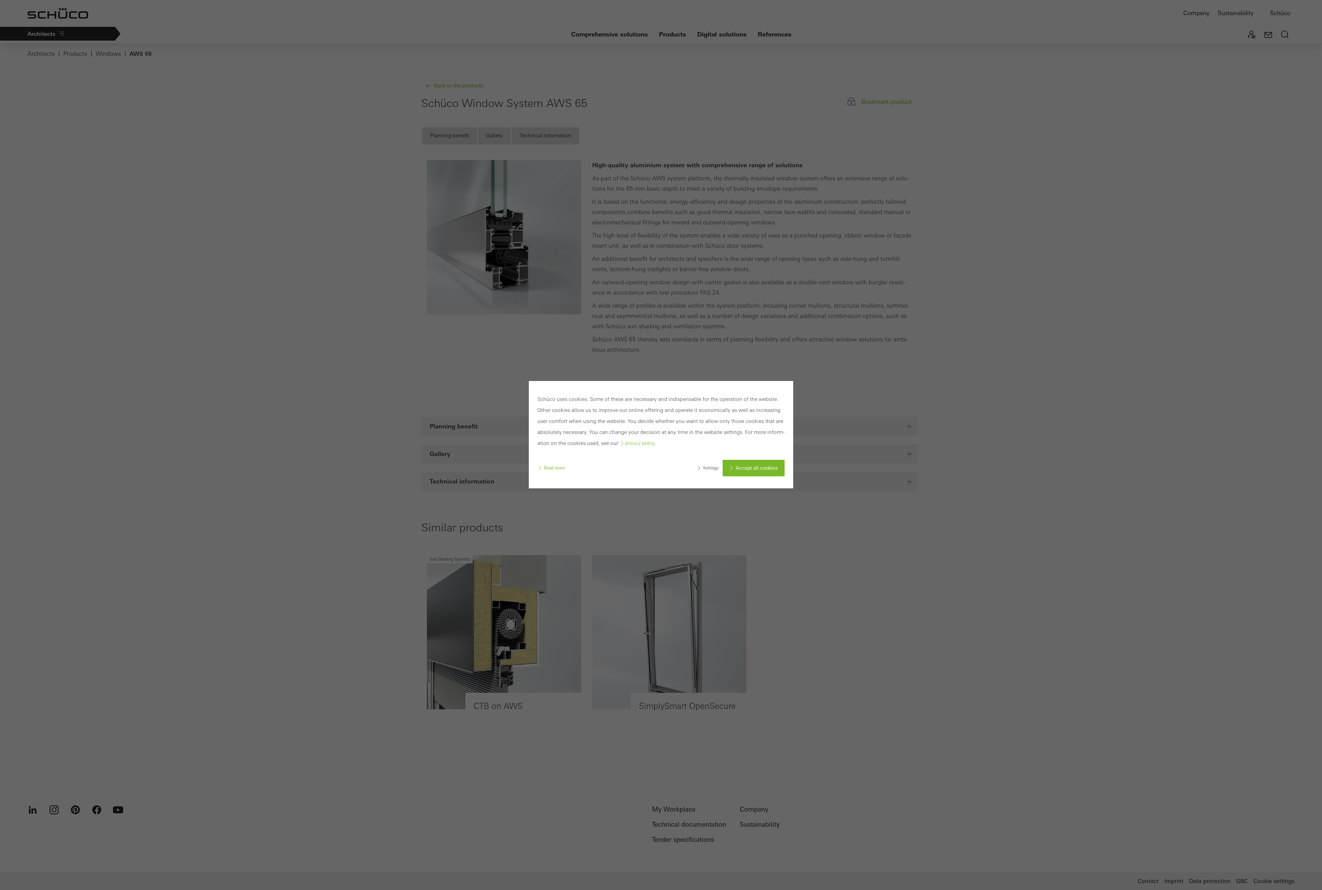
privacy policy (639, 443)
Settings (710, 467)
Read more (554, 467)
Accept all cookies (757, 468)
